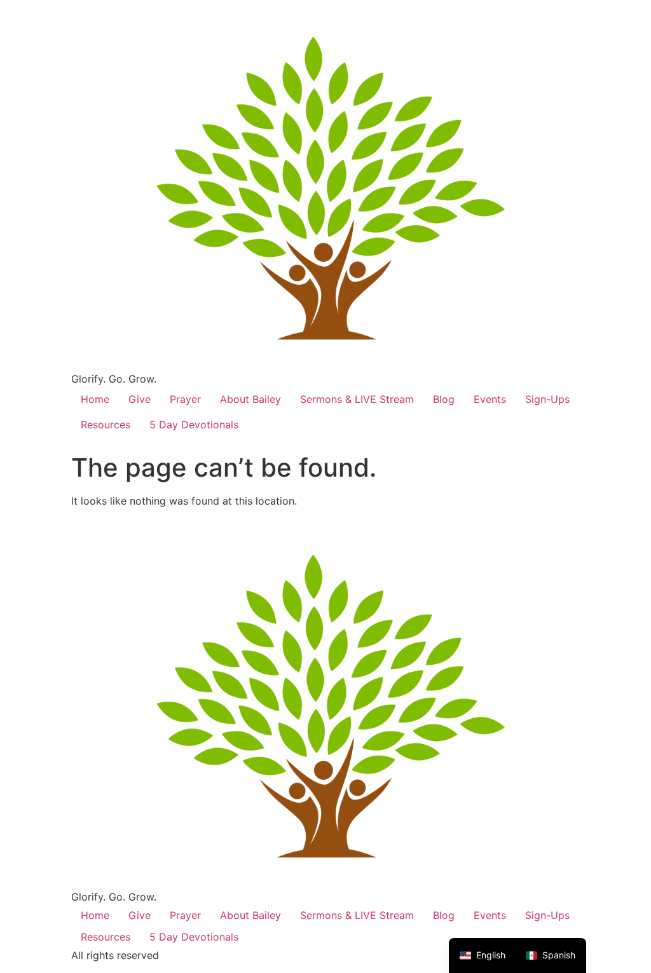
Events (490, 399)
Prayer (185, 399)
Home (95, 399)
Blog (444, 399)
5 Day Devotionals (193, 424)
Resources (105, 424)
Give (139, 399)
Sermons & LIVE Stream (357, 399)
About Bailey (250, 399)
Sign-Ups (547, 399)
